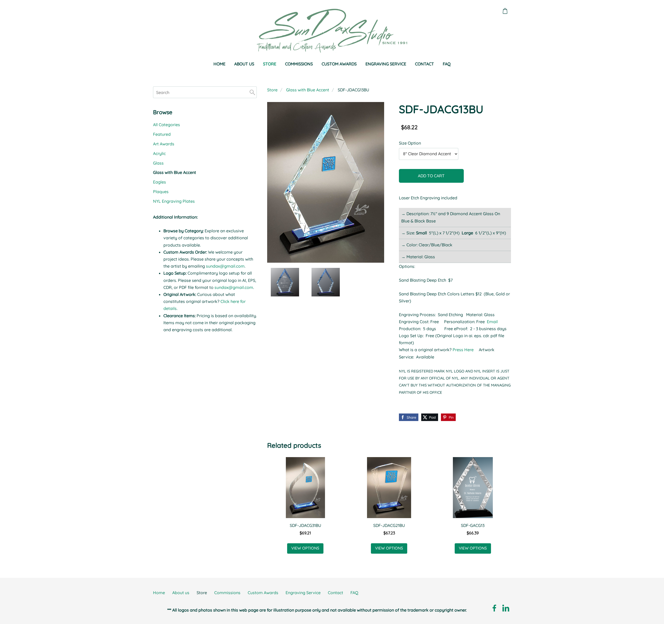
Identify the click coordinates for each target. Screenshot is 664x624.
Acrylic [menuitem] (159, 153)
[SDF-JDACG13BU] (285, 282)
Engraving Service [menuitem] (385, 63)
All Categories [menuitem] (166, 124)
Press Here (464, 349)
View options (305, 548)
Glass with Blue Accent (307, 89)
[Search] (252, 92)
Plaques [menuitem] (161, 191)
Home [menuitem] (219, 63)
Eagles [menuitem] (159, 182)
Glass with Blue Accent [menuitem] (174, 172)
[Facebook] (494, 608)
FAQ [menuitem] (447, 63)
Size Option (410, 143)
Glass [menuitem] (158, 163)
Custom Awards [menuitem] (339, 63)
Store (272, 89)
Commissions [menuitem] (299, 63)
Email (492, 321)
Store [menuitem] (269, 63)
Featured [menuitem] (162, 134)
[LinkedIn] (506, 608)
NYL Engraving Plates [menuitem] (174, 201)
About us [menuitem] (244, 63)
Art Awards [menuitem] (163, 143)
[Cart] (505, 11)
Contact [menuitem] (424, 63)
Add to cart (431, 175)
